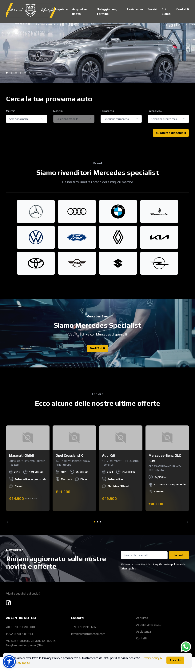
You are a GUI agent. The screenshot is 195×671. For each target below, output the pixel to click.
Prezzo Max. (155, 110)
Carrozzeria (107, 110)
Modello (58, 110)
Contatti (182, 9)
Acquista (61, 9)
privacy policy (128, 568)
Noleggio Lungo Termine (108, 11)
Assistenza (134, 9)
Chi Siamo (166, 11)
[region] (97, 474)
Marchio (10, 110)
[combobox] (26, 119)
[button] (9, 661)
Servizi (152, 9)
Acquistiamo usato (81, 11)
